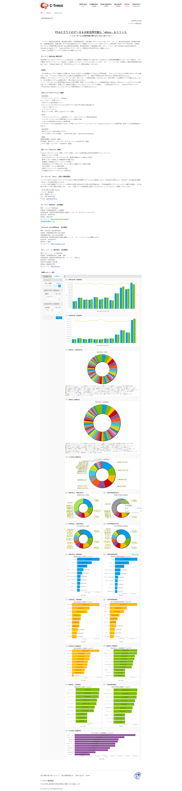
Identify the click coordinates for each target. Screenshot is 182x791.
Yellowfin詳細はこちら (47, 221)
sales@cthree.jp (51, 199)
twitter (88, 775)
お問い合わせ (136, 5)
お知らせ (127, 5)
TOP (41, 12)
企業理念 (106, 5)
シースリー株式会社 (47, 11)
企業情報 (93, 5)
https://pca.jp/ (55, 266)
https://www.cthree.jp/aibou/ (60, 219)
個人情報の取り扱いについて (50, 775)
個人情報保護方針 (67, 775)
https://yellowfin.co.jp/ (58, 244)
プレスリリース (58, 12)
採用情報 (118, 5)
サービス (83, 5)
